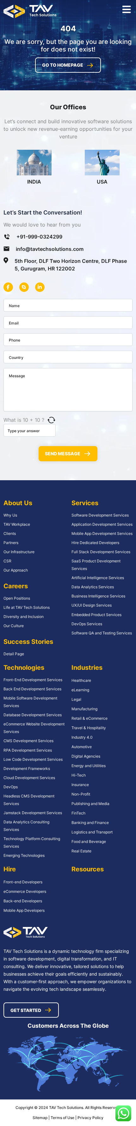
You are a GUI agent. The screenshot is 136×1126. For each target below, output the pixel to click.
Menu (126, 9)
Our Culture (13, 625)
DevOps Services (86, 623)
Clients (9, 533)
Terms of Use (63, 1117)
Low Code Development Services (33, 759)
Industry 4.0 (82, 737)
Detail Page (13, 653)
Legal (76, 699)
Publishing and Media (90, 803)
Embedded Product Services (96, 614)
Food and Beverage (88, 841)
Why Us (10, 515)
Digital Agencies (85, 756)
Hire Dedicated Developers (95, 542)
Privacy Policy (90, 1117)
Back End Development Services (32, 689)
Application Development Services (102, 524)
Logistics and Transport (92, 832)
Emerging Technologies (24, 855)
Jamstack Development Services (32, 812)
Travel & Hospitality (88, 727)
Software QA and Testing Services (101, 633)
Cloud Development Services (29, 777)
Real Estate (81, 851)
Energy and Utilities (88, 765)
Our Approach (15, 570)
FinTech (78, 813)
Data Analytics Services (92, 586)
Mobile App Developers (24, 910)
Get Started (25, 1010)
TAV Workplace (16, 524)
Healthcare (81, 680)
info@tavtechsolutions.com (49, 249)
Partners (10, 542)
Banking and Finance (90, 822)
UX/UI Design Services (91, 605)
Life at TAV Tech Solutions (26, 607)
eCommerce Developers (24, 891)
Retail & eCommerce (89, 718)
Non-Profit (80, 794)
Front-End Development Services (32, 679)
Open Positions (16, 598)
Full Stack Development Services (100, 551)
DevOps (10, 786)
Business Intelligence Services (98, 596)
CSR (7, 561)
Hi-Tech (78, 775)
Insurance (80, 784)
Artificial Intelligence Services (97, 577)
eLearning (80, 689)
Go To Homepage (62, 65)
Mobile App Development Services (102, 533)
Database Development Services (32, 714)
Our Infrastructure (18, 551)
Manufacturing (84, 708)
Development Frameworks (26, 768)
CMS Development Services (28, 740)
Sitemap (40, 1117)
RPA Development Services (27, 750)
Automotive (81, 746)
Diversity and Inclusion (23, 616)
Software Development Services (100, 515)
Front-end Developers (22, 882)
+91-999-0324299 (39, 236)
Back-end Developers (22, 901)
